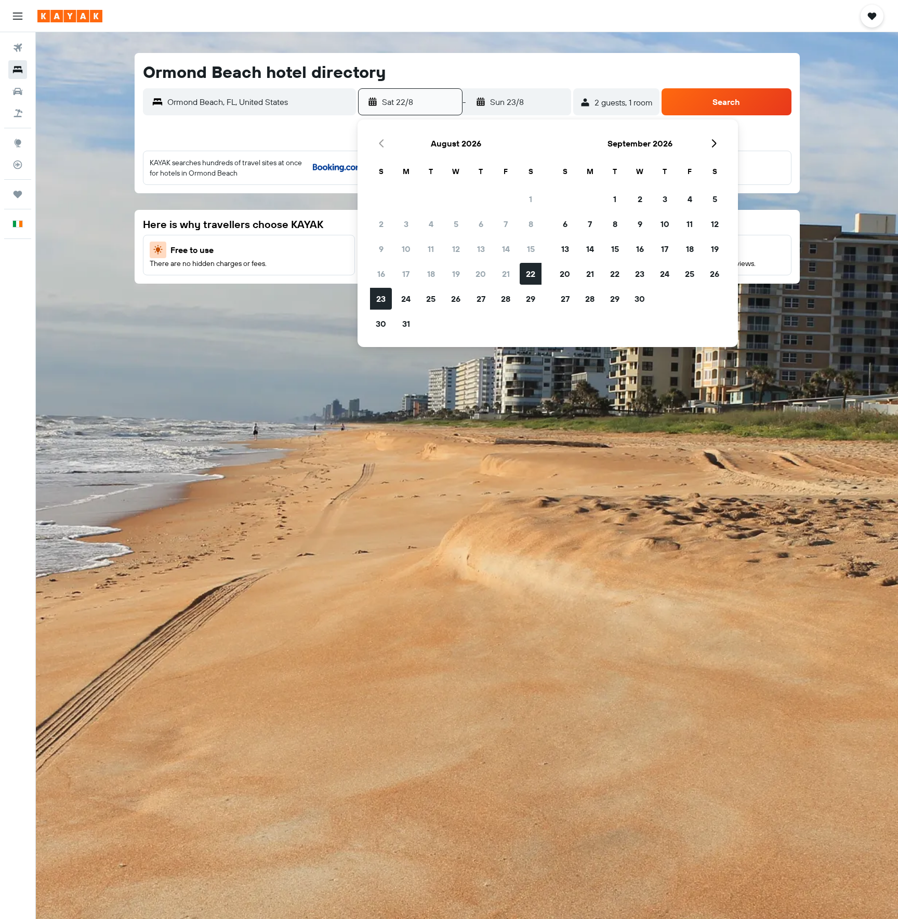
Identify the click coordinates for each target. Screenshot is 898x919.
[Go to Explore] (17, 142)
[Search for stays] (17, 69)
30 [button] (381, 323)
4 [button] (431, 224)
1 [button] (530, 199)
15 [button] (531, 249)
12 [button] (456, 249)
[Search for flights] (17, 47)
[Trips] (17, 194)
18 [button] (431, 274)
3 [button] (406, 224)
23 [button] (381, 299)
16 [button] (381, 274)
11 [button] (431, 249)
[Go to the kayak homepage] (69, 16)
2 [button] (381, 224)
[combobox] (259, 102)
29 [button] (530, 299)
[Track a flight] (17, 164)
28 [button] (505, 299)
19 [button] (456, 274)
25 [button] (430, 299)
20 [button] (481, 274)
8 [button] (531, 224)
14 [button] (506, 249)
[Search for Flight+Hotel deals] (17, 113)
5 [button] (456, 224)
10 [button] (406, 249)
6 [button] (481, 224)
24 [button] (406, 299)
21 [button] (506, 274)
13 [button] (481, 249)
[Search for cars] (17, 91)
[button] (17, 16)
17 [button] (406, 274)
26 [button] (455, 299)
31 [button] (406, 323)
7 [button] (506, 224)
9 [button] (381, 249)
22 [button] (530, 274)
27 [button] (481, 299)
